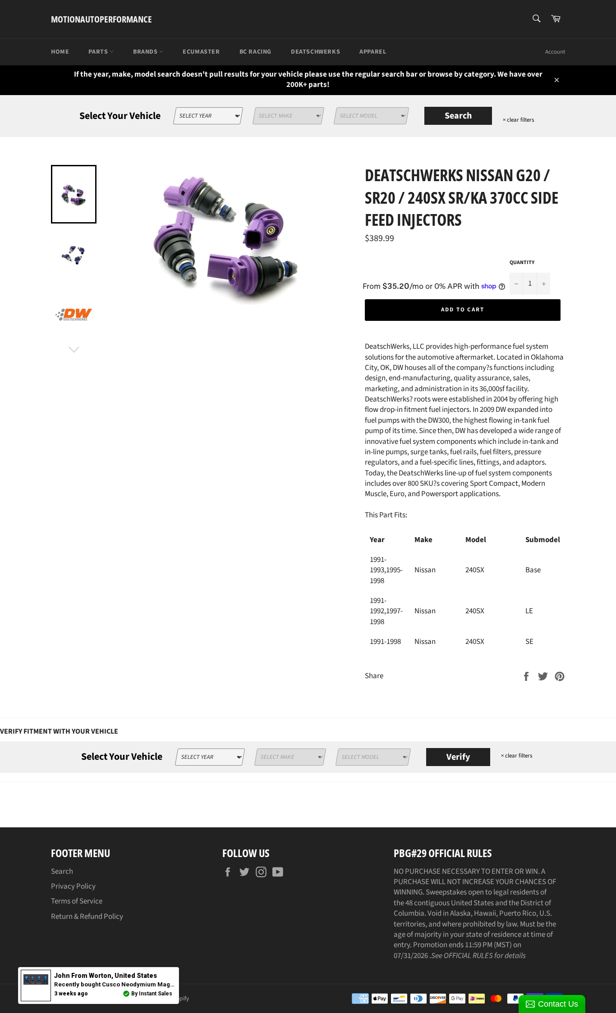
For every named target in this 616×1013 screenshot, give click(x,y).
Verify (458, 757)
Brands (146, 51)
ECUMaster (201, 51)
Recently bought (157, 984)
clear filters (518, 120)
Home (60, 51)
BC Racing (255, 51)
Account (555, 52)
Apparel (372, 51)
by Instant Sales (151, 993)
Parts (99, 51)
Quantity (522, 262)
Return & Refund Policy (87, 916)
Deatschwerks (315, 51)
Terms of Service (76, 901)
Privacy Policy (73, 886)
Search (458, 116)
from (105, 975)
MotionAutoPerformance (101, 19)
